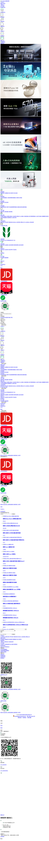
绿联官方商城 (3, 651)
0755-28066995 (3, 764)
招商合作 (2, 654)
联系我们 (2, 658)
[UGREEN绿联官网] (4, 1)
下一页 (8, 629)
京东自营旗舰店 (3, 649)
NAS (1, 265)
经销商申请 (2, 655)
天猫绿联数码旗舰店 (4, 650)
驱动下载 (10, 317)
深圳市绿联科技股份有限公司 (25, 714)
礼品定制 (2, 317)
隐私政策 (20, 717)
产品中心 (2, 2)
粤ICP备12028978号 (31, 716)
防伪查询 (6, 317)
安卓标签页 (2, 511)
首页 (1, 506)
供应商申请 (2, 656)
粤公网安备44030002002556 (20, 716)
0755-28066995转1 (4, 770)
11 (6, 629)
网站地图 (29, 717)
